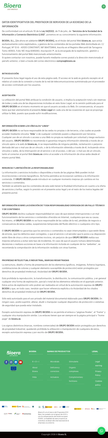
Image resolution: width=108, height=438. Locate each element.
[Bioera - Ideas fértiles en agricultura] (12, 6)
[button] (104, 6)
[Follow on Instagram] (11, 362)
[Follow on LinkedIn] (16, 362)
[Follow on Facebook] (6, 362)
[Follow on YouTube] (20, 362)
